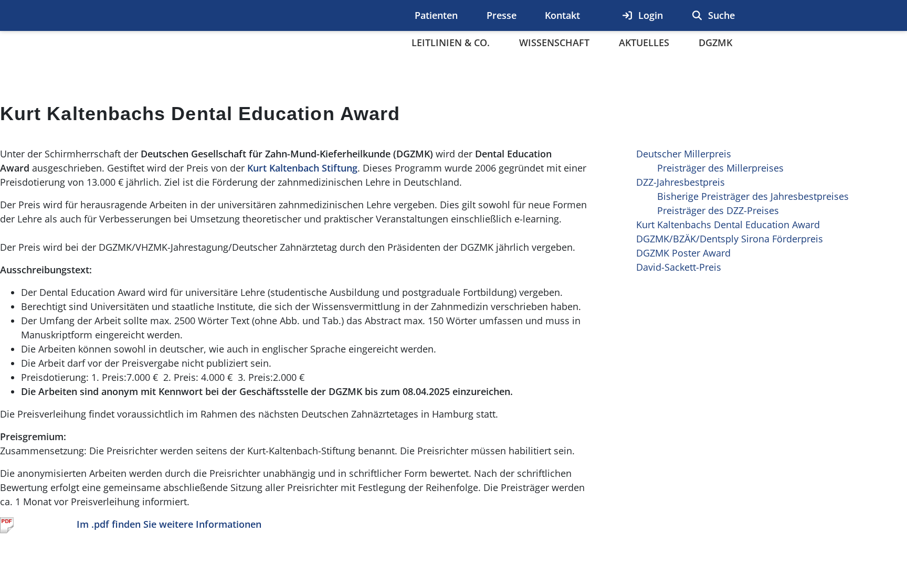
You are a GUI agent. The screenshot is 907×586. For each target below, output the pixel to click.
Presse (501, 15)
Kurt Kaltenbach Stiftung (302, 168)
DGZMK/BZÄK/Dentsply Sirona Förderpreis (729, 238)
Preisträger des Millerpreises (720, 168)
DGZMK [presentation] (715, 42)
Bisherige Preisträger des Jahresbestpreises (753, 196)
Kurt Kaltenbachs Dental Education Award (728, 224)
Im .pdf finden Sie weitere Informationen (169, 524)
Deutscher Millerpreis (683, 153)
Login (649, 15)
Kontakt (562, 15)
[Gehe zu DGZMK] (219, 41)
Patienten (436, 15)
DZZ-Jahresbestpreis (680, 182)
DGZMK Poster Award (683, 253)
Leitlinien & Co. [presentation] (451, 42)
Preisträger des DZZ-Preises (718, 210)
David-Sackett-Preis (678, 267)
